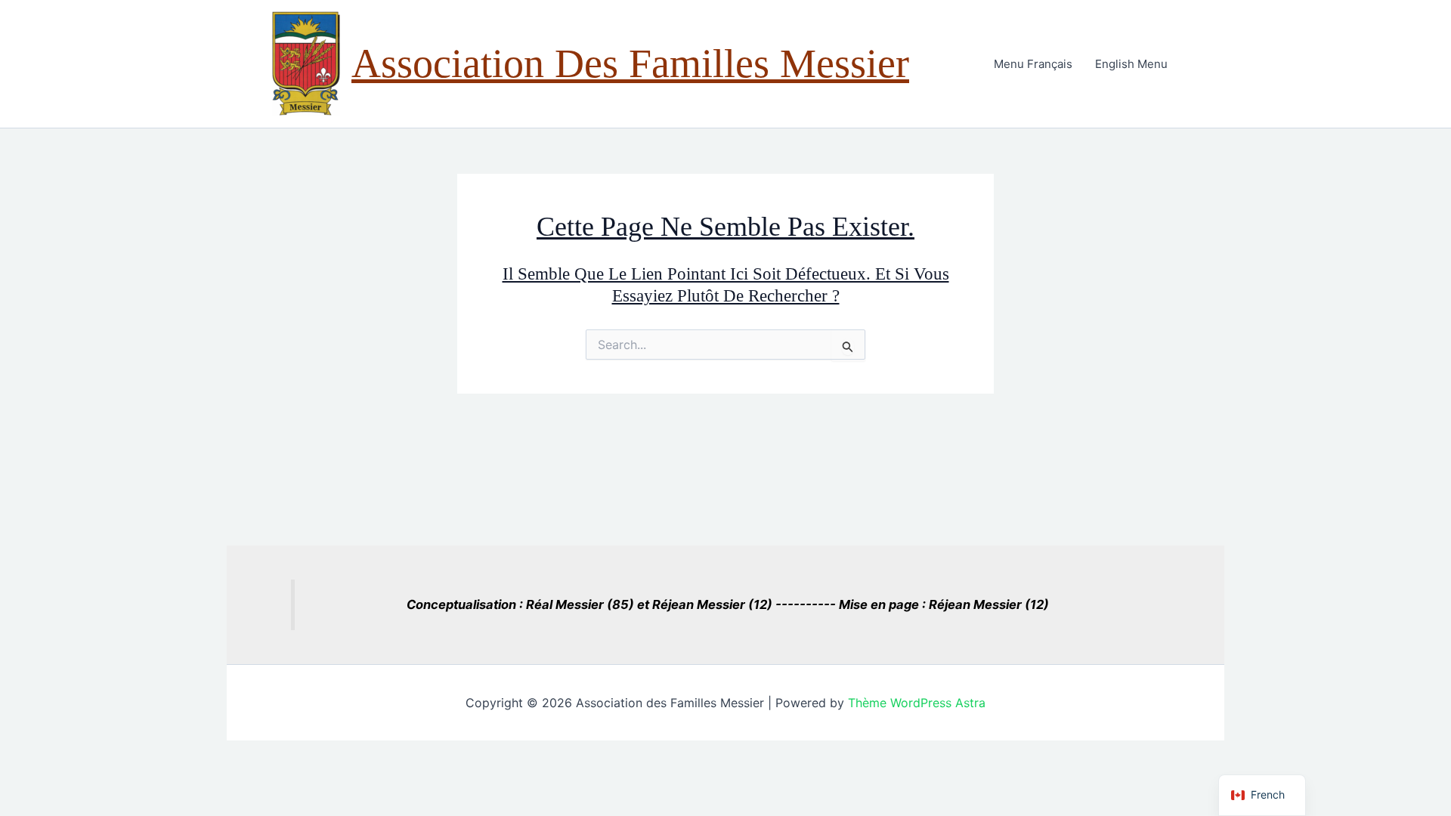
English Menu (1131, 64)
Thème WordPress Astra (916, 702)
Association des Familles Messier (630, 63)
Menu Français (1033, 64)
